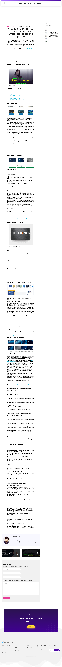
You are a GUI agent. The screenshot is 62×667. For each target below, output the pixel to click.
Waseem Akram (22, 26)
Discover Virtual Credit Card (15, 95)
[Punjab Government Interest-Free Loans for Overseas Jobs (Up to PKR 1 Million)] (46, 38)
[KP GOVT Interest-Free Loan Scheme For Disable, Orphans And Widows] (46, 33)
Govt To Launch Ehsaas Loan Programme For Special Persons (52, 30)
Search (46, 23)
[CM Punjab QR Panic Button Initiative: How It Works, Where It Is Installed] (46, 41)
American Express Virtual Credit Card (17, 97)
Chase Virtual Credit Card (15, 98)
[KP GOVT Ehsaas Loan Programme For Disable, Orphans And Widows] (46, 36)
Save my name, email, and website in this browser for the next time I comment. (19, 580)
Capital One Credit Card (14, 94)
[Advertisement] (31, 13)
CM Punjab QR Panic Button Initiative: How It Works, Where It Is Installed (53, 42)
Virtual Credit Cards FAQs (15, 101)
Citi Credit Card (13, 92)
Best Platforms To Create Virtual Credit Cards (16, 91)
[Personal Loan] (9, 3)
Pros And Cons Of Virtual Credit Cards (17, 99)
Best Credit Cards (11, 26)
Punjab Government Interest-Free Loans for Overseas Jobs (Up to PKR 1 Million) (53, 39)
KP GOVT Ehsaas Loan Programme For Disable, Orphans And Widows (53, 36)
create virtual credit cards (29, 48)
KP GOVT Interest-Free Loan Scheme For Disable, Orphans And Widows (53, 33)
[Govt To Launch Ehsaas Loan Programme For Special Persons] (46, 30)
